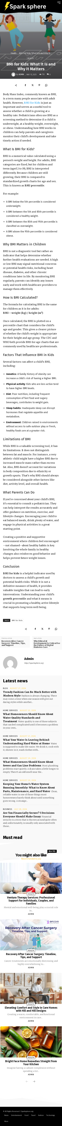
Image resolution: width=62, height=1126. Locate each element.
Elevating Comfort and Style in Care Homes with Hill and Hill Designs (31, 1009)
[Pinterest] (39, 85)
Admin (21, 74)
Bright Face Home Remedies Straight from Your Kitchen (31, 1063)
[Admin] (13, 74)
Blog (5, 688)
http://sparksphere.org (33, 663)
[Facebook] (25, 85)
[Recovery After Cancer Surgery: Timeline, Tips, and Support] (31, 934)
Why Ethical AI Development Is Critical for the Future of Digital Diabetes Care (47, 644)
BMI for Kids (32, 102)
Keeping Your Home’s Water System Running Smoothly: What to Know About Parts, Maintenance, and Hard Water (29, 787)
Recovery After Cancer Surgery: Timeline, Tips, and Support (13, 643)
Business (7, 809)
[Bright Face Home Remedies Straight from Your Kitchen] (31, 1041)
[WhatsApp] (46, 85)
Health (13, 53)
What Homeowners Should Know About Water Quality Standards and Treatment (28, 718)
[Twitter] (32, 85)
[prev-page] (27, 1081)
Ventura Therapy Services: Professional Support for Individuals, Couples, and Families (31, 900)
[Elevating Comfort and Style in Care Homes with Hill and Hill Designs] (31, 988)
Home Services (10, 710)
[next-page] (34, 1081)
